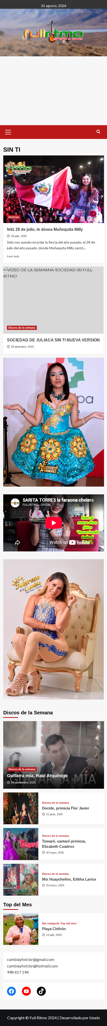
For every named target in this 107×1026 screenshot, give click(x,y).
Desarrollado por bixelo (79, 1017)
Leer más (13, 256)
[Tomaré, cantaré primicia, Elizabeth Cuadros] (21, 844)
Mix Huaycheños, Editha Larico (69, 879)
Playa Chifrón (54, 929)
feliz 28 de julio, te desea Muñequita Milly (45, 229)
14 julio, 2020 (54, 934)
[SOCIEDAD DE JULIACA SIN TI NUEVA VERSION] (53, 300)
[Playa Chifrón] (21, 929)
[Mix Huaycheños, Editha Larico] (21, 880)
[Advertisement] (53, 91)
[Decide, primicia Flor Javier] (21, 808)
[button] (8, 131)
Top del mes (68, 923)
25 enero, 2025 (55, 885)
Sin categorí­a (50, 923)
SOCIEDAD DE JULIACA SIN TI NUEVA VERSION (53, 340)
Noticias (13, 217)
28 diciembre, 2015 (22, 346)
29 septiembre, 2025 (23, 782)
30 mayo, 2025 (55, 852)
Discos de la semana (21, 327)
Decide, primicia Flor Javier (65, 808)
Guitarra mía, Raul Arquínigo (37, 775)
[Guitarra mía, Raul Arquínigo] (53, 755)
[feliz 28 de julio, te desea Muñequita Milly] (53, 189)
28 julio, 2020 (19, 236)
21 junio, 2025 (54, 814)
